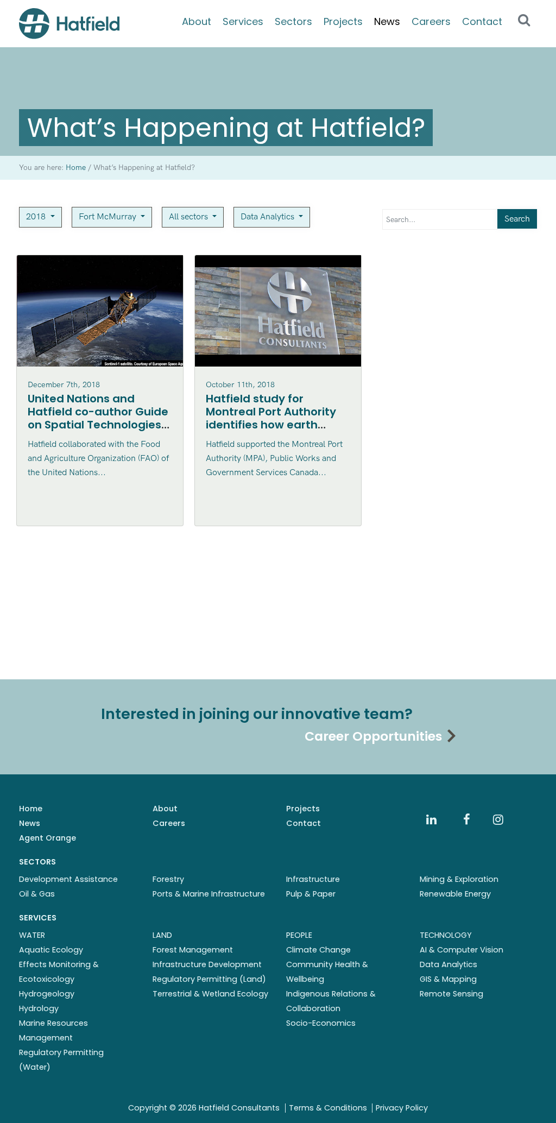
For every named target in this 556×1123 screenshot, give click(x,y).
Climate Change (318, 949)
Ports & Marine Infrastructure (209, 893)
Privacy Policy (402, 1107)
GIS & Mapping (448, 979)
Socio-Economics (321, 1023)
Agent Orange (47, 837)
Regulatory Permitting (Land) (209, 979)
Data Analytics (268, 217)
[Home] (69, 23)
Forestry (168, 879)
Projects (343, 21)
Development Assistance (68, 879)
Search (517, 219)
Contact (482, 21)
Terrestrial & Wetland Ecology (210, 993)
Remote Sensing (451, 993)
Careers (431, 21)
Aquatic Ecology (51, 949)
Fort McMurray (108, 217)
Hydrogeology (46, 993)
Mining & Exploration (459, 879)
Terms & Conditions (328, 1107)
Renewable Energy (455, 893)
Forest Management (193, 949)
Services (243, 21)
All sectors (189, 217)
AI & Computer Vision (461, 949)
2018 (37, 217)
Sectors (293, 21)
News (387, 21)
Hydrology (39, 1008)
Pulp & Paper (311, 893)
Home (30, 808)
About (196, 21)
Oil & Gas (37, 893)
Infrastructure (313, 879)
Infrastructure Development (207, 964)
